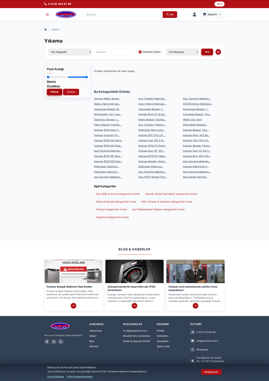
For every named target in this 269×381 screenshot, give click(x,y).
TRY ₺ (219, 4)
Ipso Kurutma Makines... (197, 161)
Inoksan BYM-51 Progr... (152, 145)
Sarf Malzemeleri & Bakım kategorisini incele (158, 209)
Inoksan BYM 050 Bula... (108, 161)
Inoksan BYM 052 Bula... (108, 145)
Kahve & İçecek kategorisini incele (116, 201)
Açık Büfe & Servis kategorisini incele (118, 193)
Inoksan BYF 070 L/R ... (151, 135)
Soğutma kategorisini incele (112, 217)
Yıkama (55, 29)
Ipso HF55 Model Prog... (152, 176)
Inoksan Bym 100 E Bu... (197, 156)
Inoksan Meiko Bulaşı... (107, 98)
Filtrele (55, 92)
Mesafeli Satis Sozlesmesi (136, 336)
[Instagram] (54, 341)
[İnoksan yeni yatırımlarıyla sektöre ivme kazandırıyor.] (195, 306)
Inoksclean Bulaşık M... (107, 109)
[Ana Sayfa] (45, 29)
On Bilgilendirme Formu (135, 330)
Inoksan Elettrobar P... (107, 130)
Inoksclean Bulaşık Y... (151, 109)
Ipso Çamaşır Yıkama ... (152, 124)
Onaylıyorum (211, 372)
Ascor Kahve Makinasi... (152, 103)
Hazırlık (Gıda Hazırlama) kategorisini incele (171, 193)
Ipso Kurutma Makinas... (108, 150)
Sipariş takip (163, 346)
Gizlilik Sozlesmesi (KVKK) (136, 341)
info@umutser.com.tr (207, 340)
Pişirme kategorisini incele (111, 209)
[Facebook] (47, 341)
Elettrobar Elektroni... (106, 166)
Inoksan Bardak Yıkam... (197, 145)
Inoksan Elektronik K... (196, 166)
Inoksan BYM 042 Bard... (108, 140)
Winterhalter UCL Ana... (107, 114)
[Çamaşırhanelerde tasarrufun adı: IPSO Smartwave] (134, 306)
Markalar (93, 346)
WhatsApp (202, 349)
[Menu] (47, 14)
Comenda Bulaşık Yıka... (197, 114)
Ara (171, 14)
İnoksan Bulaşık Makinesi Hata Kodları (69, 286)
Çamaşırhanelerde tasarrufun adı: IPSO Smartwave (132, 288)
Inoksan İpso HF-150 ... (151, 150)
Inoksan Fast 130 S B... (196, 140)
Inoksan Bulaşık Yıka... (196, 130)
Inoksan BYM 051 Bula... (152, 156)
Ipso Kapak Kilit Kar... (195, 176)
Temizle (71, 92)
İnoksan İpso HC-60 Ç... (197, 150)
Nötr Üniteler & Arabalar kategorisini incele (167, 201)
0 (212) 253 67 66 (206, 332)
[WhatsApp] (61, 341)
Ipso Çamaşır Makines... (152, 98)
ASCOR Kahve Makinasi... (197, 103)
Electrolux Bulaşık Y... (106, 119)
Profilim (161, 330)
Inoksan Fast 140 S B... (151, 140)
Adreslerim (162, 336)
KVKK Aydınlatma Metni (80, 376)
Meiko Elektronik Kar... (107, 103)
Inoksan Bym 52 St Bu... (152, 114)
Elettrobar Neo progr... (151, 130)
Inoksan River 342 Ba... (196, 135)
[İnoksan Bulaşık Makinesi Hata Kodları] (73, 306)
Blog (91, 341)
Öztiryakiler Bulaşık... (195, 124)
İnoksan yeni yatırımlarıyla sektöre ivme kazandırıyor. (193, 288)
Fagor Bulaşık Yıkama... (107, 124)
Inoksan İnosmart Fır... (107, 135)
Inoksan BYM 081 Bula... (108, 156)
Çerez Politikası (55, 376)
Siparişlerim (163, 341)
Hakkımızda (95, 330)
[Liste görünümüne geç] (218, 52)
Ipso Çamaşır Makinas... (197, 98)
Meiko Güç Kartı (192, 119)
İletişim (93, 336)
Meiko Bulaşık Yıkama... (152, 119)
